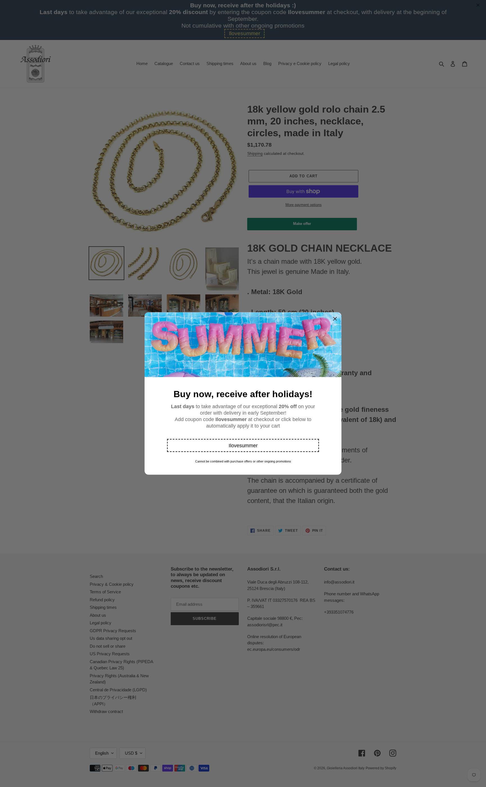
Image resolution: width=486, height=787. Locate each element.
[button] (243, 445)
